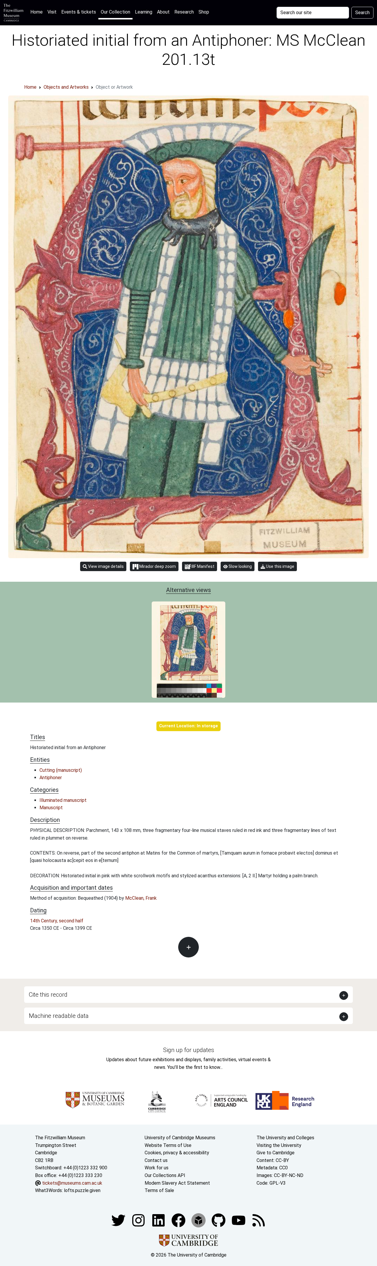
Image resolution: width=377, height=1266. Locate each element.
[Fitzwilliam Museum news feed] (258, 1220)
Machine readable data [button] (59, 1015)
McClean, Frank (141, 898)
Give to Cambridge (276, 1152)
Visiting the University (279, 1145)
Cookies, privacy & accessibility (177, 1152)
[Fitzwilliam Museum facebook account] (159, 1220)
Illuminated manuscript (63, 800)
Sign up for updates (188, 1050)
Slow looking (240, 566)
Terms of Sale (159, 1190)
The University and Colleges (285, 1137)
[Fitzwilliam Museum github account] (219, 1220)
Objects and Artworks (66, 87)
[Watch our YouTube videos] (239, 1220)
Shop (204, 12)
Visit (52, 12)
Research (184, 12)
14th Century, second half (56, 921)
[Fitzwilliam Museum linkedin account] (179, 1220)
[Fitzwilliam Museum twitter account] (119, 1220)
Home (37, 12)
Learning (143, 12)
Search (362, 12)
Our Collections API (165, 1175)
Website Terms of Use (168, 1145)
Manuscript (51, 807)
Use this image (279, 566)
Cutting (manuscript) (60, 770)
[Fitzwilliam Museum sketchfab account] (199, 1220)
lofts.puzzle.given (82, 1190)
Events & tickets (78, 12)
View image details (105, 566)
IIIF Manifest (202, 566)
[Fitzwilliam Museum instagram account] (139, 1220)
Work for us (156, 1168)
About (163, 12)
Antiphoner (50, 777)
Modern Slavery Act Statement (177, 1183)
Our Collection (115, 12)
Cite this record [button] (48, 994)
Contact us (156, 1160)
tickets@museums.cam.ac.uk (72, 1183)
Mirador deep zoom (157, 566)
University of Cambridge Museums (180, 1137)
